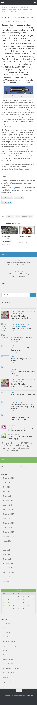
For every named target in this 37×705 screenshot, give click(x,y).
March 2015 (7, 559)
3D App (18, 443)
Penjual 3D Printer (9, 673)
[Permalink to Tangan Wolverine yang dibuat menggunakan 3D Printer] (5, 418)
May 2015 (6, 554)
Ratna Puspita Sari (9, 21)
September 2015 (8, 536)
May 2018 (6, 487)
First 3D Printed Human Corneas (21, 329)
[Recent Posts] (5, 307)
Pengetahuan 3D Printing (18, 326)
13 (9, 603)
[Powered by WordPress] (11, 695)
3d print (17, 216)
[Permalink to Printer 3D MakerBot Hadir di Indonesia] (5, 395)
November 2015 (8, 532)
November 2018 (8, 478)
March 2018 (7, 496)
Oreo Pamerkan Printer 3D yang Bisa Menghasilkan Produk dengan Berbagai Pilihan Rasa (23, 407)
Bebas (4, 9)
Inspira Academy (25, 169)
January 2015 (7, 568)
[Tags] (31, 307)
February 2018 (8, 500)
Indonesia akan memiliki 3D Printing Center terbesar (7, 239)
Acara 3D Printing (9, 641)
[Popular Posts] (14, 307)
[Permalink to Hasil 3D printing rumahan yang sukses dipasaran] (5, 370)
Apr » (28, 612)
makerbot (11, 451)
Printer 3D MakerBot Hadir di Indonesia (23, 395)
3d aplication (10, 216)
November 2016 (8, 523)
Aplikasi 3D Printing (26, 7)
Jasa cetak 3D (8, 664)
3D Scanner (7, 632)
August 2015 (7, 541)
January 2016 (7, 527)
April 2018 (6, 491)
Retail (28, 451)
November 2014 (8, 572)
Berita (10, 9)
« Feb (9, 612)
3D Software (30, 311)
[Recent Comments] (23, 307)
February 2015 (8, 563)
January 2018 (7, 505)
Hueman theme (28, 695)
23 (23, 606)
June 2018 (6, 482)
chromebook (27, 448)
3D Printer (14, 7)
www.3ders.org (10, 188)
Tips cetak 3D (15, 12)
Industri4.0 (4, 451)
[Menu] (34, 2)
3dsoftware (19, 448)
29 (18, 609)
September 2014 (8, 581)
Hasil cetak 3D (18, 9)
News (30, 216)
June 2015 (6, 550)
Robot (32, 451)
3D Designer (5, 7)
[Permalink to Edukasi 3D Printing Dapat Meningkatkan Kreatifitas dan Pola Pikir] (5, 383)
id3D (3, 2)
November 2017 (8, 514)
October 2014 (7, 577)
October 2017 (7, 518)
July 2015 (6, 545)
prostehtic (24, 451)
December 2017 (8, 509)
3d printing (24, 216)
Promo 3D (6, 677)
